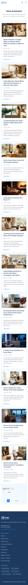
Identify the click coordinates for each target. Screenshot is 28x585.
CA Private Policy (5, 560)
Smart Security (14, 571)
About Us (3, 536)
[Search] (25, 2)
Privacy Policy (4, 541)
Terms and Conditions (6, 544)
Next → (17, 500)
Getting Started (5, 568)
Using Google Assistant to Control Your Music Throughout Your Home (12, 273)
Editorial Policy (5, 538)
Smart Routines (5, 571)
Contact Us (4, 552)
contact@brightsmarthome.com (8, 529)
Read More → (7, 59)
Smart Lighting (14, 568)
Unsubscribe (4, 549)
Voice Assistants (17, 574)
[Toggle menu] (22, 2)
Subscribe (3, 547)
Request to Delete (5, 558)
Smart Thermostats (6, 574)
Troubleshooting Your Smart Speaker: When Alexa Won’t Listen (13, 123)
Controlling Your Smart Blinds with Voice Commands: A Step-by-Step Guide (13, 83)
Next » (9, 492)
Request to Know (5, 555)
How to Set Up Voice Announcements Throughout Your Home (13, 465)
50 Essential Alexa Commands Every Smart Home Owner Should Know (13, 313)
